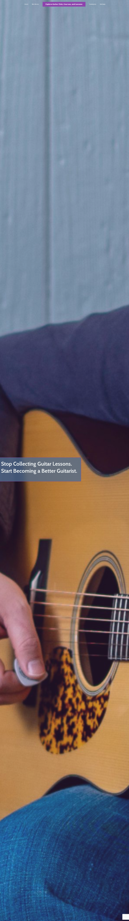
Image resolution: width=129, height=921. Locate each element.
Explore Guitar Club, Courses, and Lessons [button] (64, 4)
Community (92, 4)
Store (26, 4)
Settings (102, 4)
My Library (35, 4)
